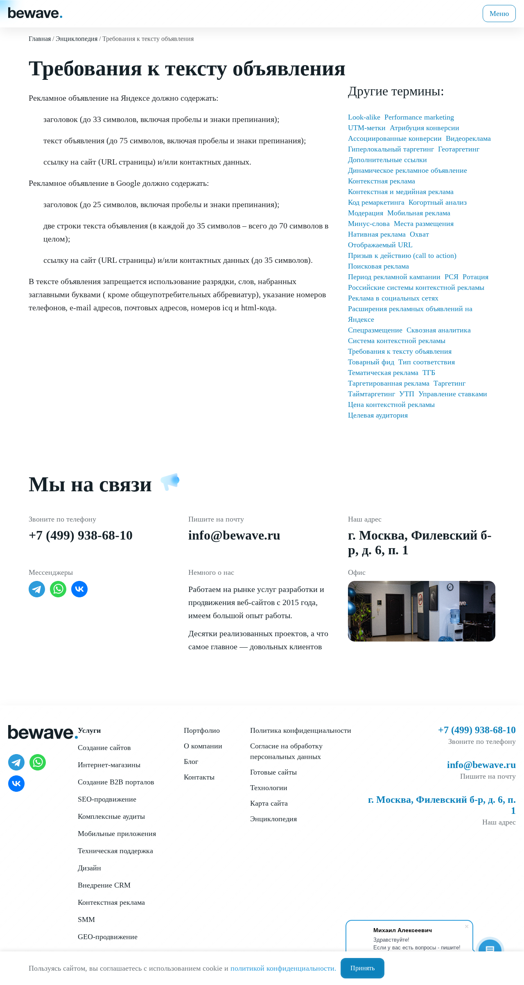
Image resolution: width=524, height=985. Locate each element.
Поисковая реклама (378, 266)
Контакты (199, 777)
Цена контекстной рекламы (391, 404)
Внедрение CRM (104, 885)
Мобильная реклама (418, 213)
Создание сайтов (104, 747)
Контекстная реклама (381, 181)
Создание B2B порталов (116, 782)
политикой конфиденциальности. (283, 968)
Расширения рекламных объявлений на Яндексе (410, 314)
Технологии (268, 788)
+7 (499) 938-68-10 (81, 535)
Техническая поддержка (115, 851)
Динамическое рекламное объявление (407, 170)
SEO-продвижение (107, 799)
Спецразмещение (375, 330)
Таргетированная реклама (388, 383)
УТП (406, 394)
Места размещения (424, 223)
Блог (191, 761)
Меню (499, 13)
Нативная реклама (377, 234)
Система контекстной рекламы (396, 341)
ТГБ (428, 372)
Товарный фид (371, 362)
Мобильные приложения (117, 833)
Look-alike (364, 117)
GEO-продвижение (108, 937)
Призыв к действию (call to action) (402, 255)
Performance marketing (419, 117)
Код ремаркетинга (376, 202)
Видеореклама (468, 138)
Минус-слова (369, 223)
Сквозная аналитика (439, 330)
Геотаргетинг (458, 149)
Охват (419, 234)
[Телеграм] (37, 589)
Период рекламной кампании (394, 277)
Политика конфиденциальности (300, 730)
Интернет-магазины (109, 765)
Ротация (475, 277)
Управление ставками (452, 394)
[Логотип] (35, 11)
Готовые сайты (273, 772)
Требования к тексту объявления (400, 351)
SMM (86, 919)
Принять (362, 968)
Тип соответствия (426, 362)
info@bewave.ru (234, 535)
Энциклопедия (273, 819)
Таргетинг (449, 383)
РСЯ (451, 277)
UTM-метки (367, 128)
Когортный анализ (438, 202)
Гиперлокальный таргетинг (391, 149)
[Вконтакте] (79, 589)
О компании (203, 746)
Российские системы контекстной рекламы (416, 287)
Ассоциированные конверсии (395, 138)
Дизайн (89, 868)
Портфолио (202, 730)
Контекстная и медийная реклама (401, 192)
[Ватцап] (58, 589)
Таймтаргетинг (371, 394)
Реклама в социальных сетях (393, 298)
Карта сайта (269, 803)
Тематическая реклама (383, 372)
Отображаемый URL (380, 245)
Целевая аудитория (378, 415)
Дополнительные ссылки (387, 160)
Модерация (365, 213)
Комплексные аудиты (111, 816)
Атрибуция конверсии (424, 128)
